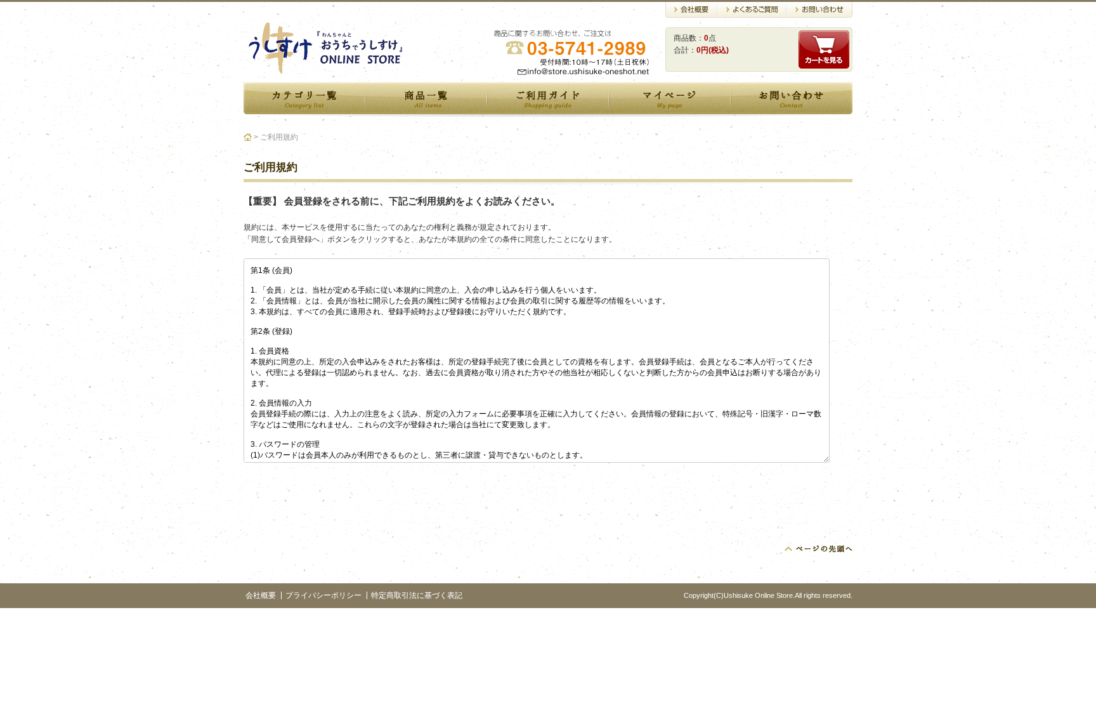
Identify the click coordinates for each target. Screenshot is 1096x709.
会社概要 (260, 595)
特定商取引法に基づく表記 (416, 595)
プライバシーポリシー (323, 595)
